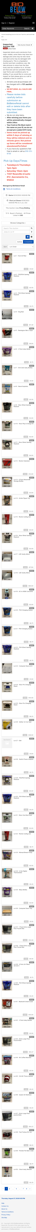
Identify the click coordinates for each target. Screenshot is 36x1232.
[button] (8, 262)
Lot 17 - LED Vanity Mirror (22, 554)
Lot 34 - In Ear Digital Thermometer (20, 871)
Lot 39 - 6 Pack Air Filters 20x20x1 (22, 964)
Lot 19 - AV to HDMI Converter (23, 591)
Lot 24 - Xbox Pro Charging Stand (22, 685)
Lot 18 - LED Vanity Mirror (22, 573)
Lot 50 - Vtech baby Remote (23, 1169)
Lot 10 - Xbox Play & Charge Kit (24, 423)
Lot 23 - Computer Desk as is (23, 666)
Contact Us (4, 1206)
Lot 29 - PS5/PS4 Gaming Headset (22, 778)
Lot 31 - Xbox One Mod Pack (23, 815)
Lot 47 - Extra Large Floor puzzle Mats (22, 1114)
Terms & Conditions (13, 189)
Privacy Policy (5, 1214)
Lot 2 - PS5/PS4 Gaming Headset (21, 275)
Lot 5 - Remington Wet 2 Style (23, 330)
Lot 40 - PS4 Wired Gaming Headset (22, 983)
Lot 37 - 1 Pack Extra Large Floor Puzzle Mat (22, 927)
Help (2, 1203)
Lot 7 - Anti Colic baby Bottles (23, 367)
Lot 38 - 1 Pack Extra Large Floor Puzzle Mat (22, 946)
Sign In (3, 23)
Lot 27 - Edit (17, 740)
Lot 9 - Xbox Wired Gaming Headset (22, 405)
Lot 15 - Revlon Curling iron (22, 517)
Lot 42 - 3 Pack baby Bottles (23, 1020)
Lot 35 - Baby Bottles (20, 889)
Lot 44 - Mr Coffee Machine (22, 1057)
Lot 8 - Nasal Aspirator (21, 386)
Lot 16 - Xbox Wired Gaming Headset (22, 536)
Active (19, 242)
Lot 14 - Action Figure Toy (22, 498)
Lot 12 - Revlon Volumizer (22, 461)
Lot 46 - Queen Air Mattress (22, 1095)
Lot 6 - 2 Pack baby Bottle (22, 349)
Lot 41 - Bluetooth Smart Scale (23, 1001)
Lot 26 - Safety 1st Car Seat (22, 722)
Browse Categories (17, 223)
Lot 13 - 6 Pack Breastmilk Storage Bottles (22, 480)
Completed (28, 242)
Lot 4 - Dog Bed (19, 312)
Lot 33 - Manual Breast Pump (23, 852)
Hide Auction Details (24, 45)
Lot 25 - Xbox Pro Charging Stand (22, 703)
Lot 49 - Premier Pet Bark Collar (24, 1150)
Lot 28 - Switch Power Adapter (23, 759)
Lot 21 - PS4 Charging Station (23, 628)
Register (12, 23)
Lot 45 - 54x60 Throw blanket (23, 1076)
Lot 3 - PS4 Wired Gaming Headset (22, 293)
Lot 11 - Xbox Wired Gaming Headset (22, 442)
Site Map (4, 1217)
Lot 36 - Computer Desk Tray (23, 908)
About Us (4, 1209)
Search (26, 28)
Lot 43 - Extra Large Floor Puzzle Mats (22, 1039)
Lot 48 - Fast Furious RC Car (23, 1132)
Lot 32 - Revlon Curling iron (22, 834)
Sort (5, 247)
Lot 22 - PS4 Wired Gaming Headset (22, 648)
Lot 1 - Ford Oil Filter (20, 256)
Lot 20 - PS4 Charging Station (23, 610)
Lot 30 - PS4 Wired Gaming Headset (22, 797)
